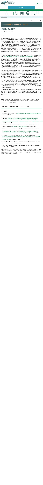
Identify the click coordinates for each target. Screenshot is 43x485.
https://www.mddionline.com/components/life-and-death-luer (29, 113)
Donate (22, 7)
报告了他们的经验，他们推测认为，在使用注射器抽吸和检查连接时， (19, 56)
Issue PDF (11, 17)
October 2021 (4, 17)
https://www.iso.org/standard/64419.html (19, 126)
